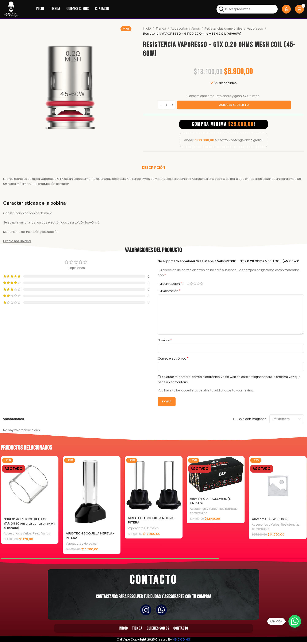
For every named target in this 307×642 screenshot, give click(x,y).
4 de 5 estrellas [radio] (198, 283)
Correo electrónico (173, 358)
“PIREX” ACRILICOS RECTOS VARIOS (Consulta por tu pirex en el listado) (29, 523)
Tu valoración (169, 290)
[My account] (286, 9)
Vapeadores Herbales (81, 543)
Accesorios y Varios (185, 28)
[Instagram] (145, 609)
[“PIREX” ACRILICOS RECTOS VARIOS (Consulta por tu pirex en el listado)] (29, 485)
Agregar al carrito (234, 105)
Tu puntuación (170, 283)
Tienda (161, 28)
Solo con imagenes (252, 419)
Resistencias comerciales (223, 28)
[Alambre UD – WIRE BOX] (278, 485)
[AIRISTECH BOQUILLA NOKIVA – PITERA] (154, 484)
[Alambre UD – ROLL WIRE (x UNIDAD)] (216, 475)
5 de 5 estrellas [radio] (201, 283)
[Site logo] (11, 9)
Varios (45, 533)
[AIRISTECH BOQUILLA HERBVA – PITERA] (91, 492)
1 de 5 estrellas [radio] (188, 283)
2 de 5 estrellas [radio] (191, 283)
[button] (294, 621)
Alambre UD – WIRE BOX (270, 519)
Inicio (147, 28)
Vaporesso (255, 28)
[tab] (153, 167)
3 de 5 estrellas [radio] (195, 283)
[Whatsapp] (161, 609)
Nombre (165, 340)
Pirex (36, 533)
